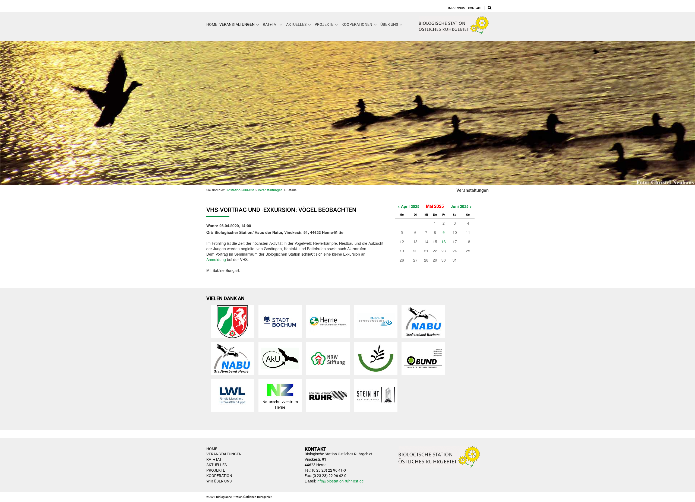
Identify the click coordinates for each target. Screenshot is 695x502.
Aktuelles (296, 24)
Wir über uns (219, 481)
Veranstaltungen (237, 24)
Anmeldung (216, 259)
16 (443, 241)
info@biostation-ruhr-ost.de (340, 481)
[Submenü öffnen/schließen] (258, 25)
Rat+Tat (270, 24)
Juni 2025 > (461, 206)
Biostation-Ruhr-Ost (240, 190)
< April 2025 (408, 206)
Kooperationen (357, 24)
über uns (389, 24)
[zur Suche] (489, 8)
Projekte (324, 24)
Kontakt (475, 8)
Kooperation (219, 476)
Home (211, 24)
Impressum (457, 8)
